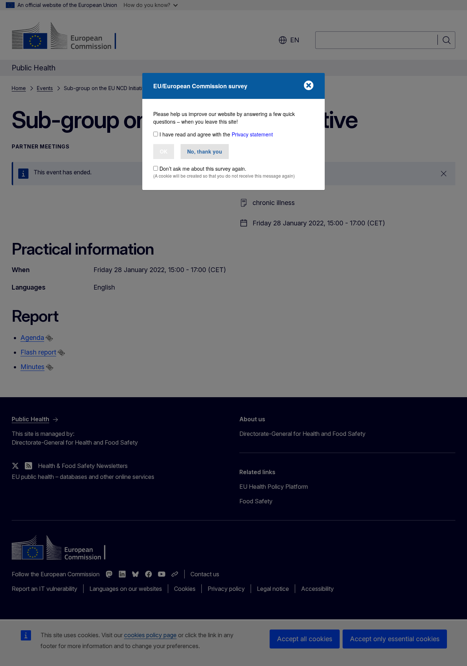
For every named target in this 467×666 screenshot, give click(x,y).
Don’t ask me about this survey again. (202, 168)
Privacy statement (252, 134)
